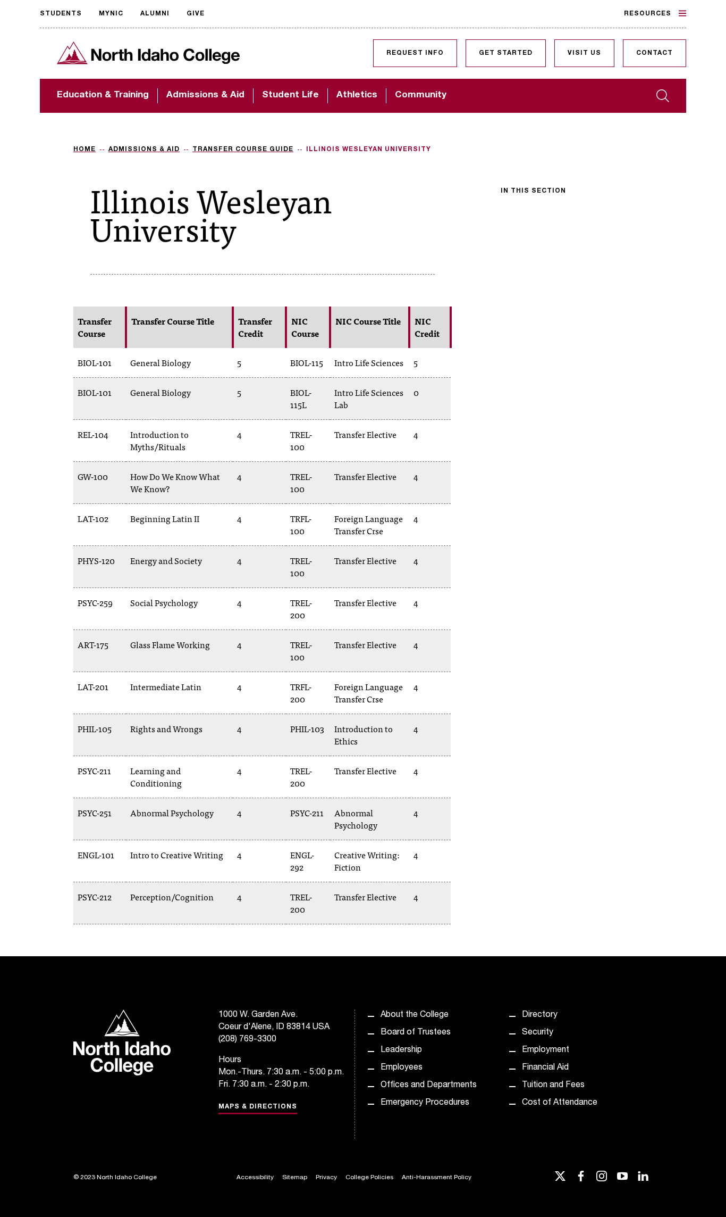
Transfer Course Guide (242, 149)
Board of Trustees (416, 1033)
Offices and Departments (429, 1085)
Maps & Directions (257, 1107)
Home (84, 149)
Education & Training (103, 95)
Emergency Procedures (425, 1103)
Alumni (155, 14)
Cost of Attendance (559, 1103)
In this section (533, 191)
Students (61, 14)
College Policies (369, 1177)
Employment (545, 1050)
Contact (654, 53)
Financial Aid (545, 1068)
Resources (647, 14)
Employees (402, 1068)
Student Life (290, 95)
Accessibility (255, 1177)
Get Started (506, 53)
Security (537, 1033)
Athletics (356, 95)
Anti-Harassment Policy (436, 1177)
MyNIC (111, 14)
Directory (540, 1015)
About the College (415, 1015)
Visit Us (584, 53)
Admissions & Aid (205, 95)
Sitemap (294, 1177)
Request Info (415, 53)
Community (420, 95)
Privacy (326, 1177)
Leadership (401, 1050)
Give (196, 14)
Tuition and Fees (553, 1085)
